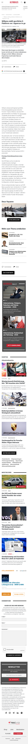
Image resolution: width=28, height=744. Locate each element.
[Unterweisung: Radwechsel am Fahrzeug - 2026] (14, 322)
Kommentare (7, 66)
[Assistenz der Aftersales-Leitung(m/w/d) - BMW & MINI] (5, 578)
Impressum (8, 738)
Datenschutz (18, 738)
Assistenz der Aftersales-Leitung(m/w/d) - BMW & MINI (13, 584)
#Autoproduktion (6, 462)
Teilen (17, 66)
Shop (5, 729)
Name (3, 623)
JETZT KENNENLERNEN (14, 345)
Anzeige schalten (19, 594)
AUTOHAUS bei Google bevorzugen (13, 71)
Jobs (11, 729)
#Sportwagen (19, 460)
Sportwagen (23, 113)
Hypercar (4, 117)
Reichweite (13, 147)
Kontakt (8, 733)
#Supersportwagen (16, 459)
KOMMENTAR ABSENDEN (14, 655)
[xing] (14, 712)
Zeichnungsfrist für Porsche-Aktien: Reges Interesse (12, 441)
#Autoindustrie (8, 360)
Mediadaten (20, 729)
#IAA (9, 378)
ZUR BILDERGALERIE (14, 220)
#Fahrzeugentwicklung (8, 460)
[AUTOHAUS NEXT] (10, 283)
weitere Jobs (6, 594)
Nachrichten (9, 14)
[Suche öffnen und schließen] (21, 2)
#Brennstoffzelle (14, 464)
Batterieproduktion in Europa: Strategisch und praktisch (12, 412)
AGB (13, 738)
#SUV (9, 490)
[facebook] (6, 712)
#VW (9, 522)
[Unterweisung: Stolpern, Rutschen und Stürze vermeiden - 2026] (14, 292)
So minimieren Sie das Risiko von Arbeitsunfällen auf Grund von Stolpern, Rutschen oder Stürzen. (12, 311)
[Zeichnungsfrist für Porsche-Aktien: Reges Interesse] (14, 429)
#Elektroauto (5, 464)
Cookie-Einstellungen (14, 740)
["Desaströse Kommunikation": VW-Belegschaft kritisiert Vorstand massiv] (14, 513)
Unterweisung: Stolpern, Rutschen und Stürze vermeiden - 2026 (12, 305)
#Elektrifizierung (16, 462)
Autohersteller (16, 14)
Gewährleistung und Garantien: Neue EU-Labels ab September (13, 558)
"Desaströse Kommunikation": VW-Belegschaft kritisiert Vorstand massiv (12, 527)
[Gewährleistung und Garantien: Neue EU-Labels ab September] (14, 545)
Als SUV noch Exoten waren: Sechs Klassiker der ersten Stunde (12, 495)
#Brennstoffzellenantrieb (8, 466)
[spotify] (21, 712)
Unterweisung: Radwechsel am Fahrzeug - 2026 (13, 334)
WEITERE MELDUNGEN (9, 453)
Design (17, 182)
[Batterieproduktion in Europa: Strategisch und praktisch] (14, 399)
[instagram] (10, 712)
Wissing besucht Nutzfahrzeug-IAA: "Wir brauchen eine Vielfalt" (13, 382)
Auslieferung (5, 170)
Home (3, 14)
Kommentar (4, 629)
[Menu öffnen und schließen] (2, 2)
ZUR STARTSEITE (8, 273)
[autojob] (23, 570)
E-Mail (3, 616)
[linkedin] (18, 712)
